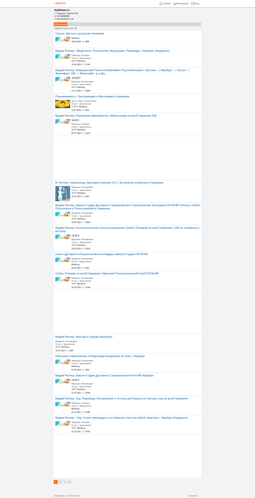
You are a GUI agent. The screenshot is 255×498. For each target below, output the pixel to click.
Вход (196, 3)
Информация (59, 496)
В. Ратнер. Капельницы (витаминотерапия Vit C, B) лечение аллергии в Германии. (109, 182)
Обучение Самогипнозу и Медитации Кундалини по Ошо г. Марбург (100, 356)
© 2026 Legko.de (73, 496)
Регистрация (182, 3)
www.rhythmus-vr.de (65, 19)
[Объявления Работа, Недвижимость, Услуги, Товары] (60, 3)
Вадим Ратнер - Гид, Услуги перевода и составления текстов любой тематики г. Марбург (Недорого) (121, 417)
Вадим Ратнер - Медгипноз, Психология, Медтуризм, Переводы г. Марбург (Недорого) (112, 50)
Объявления (60, 24)
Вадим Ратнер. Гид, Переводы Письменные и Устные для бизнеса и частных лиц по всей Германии (121, 398)
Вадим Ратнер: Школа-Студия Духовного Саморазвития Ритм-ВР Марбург (104, 375)
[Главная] (160, 4)
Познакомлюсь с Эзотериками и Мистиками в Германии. (92, 96)
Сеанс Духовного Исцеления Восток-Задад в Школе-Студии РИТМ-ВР (101, 254)
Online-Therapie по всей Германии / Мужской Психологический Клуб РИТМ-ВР (107, 273)
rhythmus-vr (62, 10)
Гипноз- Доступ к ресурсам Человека (79, 33)
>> (69, 482)
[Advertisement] (128, 158)
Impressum (193, 496)
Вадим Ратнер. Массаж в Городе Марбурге (83, 336)
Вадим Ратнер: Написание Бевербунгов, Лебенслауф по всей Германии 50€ (106, 115)
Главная (167, 3)
